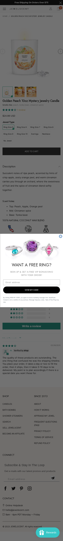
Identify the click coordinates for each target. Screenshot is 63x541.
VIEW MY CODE (31, 290)
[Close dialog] (60, 236)
